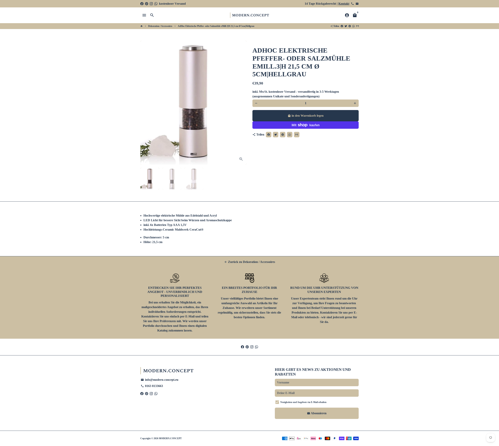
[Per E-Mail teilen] (357, 26)
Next (241, 102)
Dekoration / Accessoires (160, 26)
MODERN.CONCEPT (170, 438)
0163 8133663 (152, 386)
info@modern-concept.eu (159, 379)
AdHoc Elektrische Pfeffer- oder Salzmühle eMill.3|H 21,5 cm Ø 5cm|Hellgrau (216, 26)
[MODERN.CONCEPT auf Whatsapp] (155, 3)
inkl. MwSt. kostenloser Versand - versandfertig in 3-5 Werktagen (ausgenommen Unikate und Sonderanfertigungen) (295, 94)
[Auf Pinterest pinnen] (350, 26)
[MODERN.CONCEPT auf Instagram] (151, 3)
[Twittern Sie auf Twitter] (346, 26)
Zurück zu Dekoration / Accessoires (249, 262)
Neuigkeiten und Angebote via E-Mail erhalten (303, 402)
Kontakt (343, 3)
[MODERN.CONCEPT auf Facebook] (141, 3)
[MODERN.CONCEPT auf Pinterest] (146, 3)
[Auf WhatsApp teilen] (353, 26)
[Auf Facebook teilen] (342, 26)
